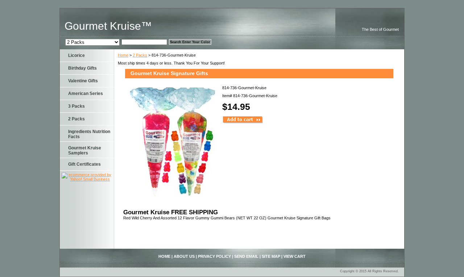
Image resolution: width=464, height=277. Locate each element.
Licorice (76, 55)
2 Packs (140, 55)
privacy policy (214, 256)
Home (123, 55)
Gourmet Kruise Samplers (84, 150)
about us (184, 256)
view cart (294, 256)
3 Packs (76, 106)
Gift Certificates (84, 164)
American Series (85, 93)
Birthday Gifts (82, 68)
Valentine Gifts (83, 80)
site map (271, 256)
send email (246, 256)
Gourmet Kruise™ (108, 26)
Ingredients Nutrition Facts (89, 134)
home (164, 256)
